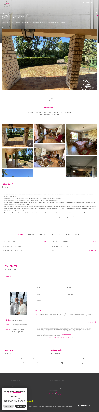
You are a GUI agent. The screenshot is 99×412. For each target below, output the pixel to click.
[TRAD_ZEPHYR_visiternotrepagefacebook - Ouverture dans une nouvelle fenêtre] (71, 3)
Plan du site (41, 406)
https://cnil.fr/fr (59, 331)
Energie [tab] (67, 234)
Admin (54, 406)
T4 (21, 22)
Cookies (70, 406)
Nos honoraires (35, 406)
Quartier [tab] (78, 234)
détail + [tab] (31, 234)
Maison (18, 22)
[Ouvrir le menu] (96, 2)
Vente (8, 22)
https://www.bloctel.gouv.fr (66, 334)
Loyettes (13, 22)
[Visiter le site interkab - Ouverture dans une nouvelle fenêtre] (27, 401)
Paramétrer (8, 406)
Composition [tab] (55, 234)
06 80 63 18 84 (17, 320)
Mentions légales (48, 406)
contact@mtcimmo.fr (19, 324)
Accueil (4, 22)
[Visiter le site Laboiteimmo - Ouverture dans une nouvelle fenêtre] (84, 406)
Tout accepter (20, 406)
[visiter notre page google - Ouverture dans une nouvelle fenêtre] (78, 3)
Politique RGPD (65, 406)
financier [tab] (42, 234)
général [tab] (20, 234)
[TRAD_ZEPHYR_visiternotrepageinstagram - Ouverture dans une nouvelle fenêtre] (75, 3)
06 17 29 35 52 (53, 384)
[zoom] (17, 147)
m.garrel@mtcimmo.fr (55, 386)
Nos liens (59, 406)
